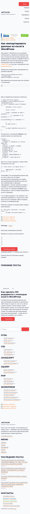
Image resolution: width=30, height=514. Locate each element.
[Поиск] (25, 329)
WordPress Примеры (10, 397)
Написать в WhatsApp (10, 501)
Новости (26, 22)
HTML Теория (8, 338)
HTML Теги (7, 340)
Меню (25, 4)
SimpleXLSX (4, 64)
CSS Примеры (8, 354)
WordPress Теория (9, 390)
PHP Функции (8, 381)
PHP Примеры (8, 383)
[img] (15, 277)
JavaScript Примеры (10, 363)
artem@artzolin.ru (7, 436)
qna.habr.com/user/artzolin (11, 506)
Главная (26, 8)
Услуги (27, 11)
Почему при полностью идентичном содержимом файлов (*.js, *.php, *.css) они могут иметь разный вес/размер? (14, 462)
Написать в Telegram (9, 498)
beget (15, 508)
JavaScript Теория (9, 361)
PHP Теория (7, 379)
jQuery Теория (8, 370)
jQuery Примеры (9, 372)
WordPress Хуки (9, 395)
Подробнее (8, 319)
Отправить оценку (9, 249)
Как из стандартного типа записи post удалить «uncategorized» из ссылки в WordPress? (13, 470)
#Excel (10, 225)
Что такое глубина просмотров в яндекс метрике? (14, 477)
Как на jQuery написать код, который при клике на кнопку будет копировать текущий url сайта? (14, 484)
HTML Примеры (9, 343)
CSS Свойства (8, 352)
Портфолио (25, 15)
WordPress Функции (10, 392)
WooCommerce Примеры (11, 399)
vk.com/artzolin (8, 503)
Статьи (27, 18)
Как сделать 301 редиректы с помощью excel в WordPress (14, 294)
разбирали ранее (6, 66)
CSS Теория (7, 349)
